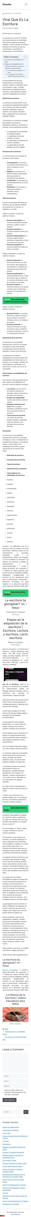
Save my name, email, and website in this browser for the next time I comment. (15, 1092)
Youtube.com (17, 1023)
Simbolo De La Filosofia (11, 1204)
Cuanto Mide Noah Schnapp (12, 1166)
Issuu (17, 614)
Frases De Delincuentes (11, 1127)
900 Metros (7, 1144)
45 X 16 (5, 1193)
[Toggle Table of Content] (25, 57)
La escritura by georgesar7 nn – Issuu (15, 61)
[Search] (26, 1112)
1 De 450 (6, 1141)
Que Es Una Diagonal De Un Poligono (15, 1201)
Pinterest (17, 644)
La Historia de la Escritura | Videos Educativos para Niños (16, 75)
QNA (6, 1029)
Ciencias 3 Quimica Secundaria (13, 1152)
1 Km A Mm (6, 1133)
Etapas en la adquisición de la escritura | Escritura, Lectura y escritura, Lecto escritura (14, 66)
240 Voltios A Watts (9, 1160)
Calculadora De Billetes (11, 1130)
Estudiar (7, 4)
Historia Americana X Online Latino (15, 1163)
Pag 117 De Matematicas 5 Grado (14, 1185)
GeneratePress (15, 1214)
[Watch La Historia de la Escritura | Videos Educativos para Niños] (15, 1021)
